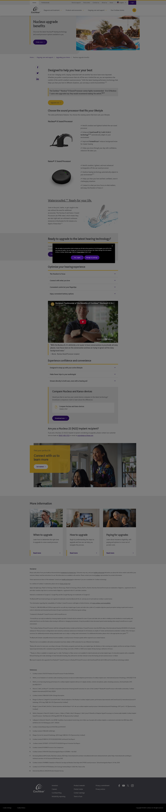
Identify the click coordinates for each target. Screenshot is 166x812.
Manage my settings (91, 257)
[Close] (112, 246)
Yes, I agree (77, 257)
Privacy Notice (80, 252)
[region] (84, 253)
